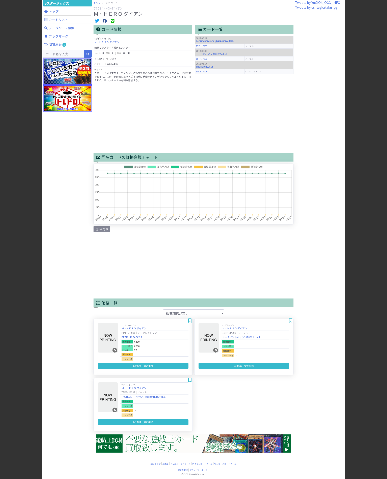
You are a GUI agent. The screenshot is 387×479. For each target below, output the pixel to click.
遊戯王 (165, 463)
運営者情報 (183, 470)
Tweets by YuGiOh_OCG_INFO (317, 2)
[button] (67, 11)
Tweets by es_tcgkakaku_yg (316, 7)
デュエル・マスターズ (180, 463)
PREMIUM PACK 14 (204, 66)
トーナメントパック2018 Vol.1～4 (211, 53)
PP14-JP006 (201, 71)
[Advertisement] (67, 191)
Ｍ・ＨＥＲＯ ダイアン (106, 42)
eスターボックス (57, 3)
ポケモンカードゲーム (202, 463)
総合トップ (156, 463)
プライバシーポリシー (199, 470)
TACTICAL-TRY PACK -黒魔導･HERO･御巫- (214, 41)
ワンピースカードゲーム (225, 463)
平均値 (103, 229)
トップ (97, 2)
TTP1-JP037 (201, 46)
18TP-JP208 (201, 58)
